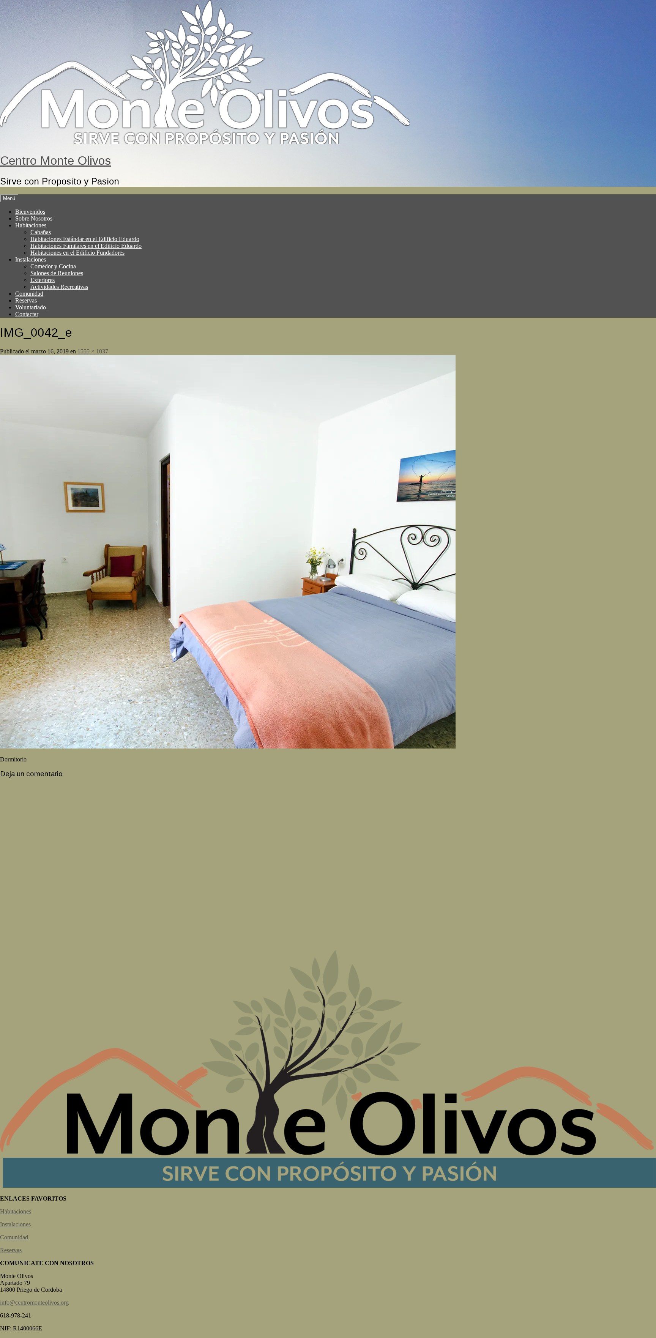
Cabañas (40, 232)
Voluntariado (30, 307)
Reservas (26, 300)
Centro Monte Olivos (55, 160)
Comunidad (29, 293)
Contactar (26, 314)
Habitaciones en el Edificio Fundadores (77, 252)
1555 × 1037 (92, 351)
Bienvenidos (30, 211)
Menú (9, 198)
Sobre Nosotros (33, 218)
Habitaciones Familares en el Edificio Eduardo (86, 246)
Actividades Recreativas (59, 287)
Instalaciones (30, 259)
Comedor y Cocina (53, 266)
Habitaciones (30, 225)
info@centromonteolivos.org (34, 1302)
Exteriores (42, 280)
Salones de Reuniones (56, 273)
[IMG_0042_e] (228, 746)
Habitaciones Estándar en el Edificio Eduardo (84, 239)
